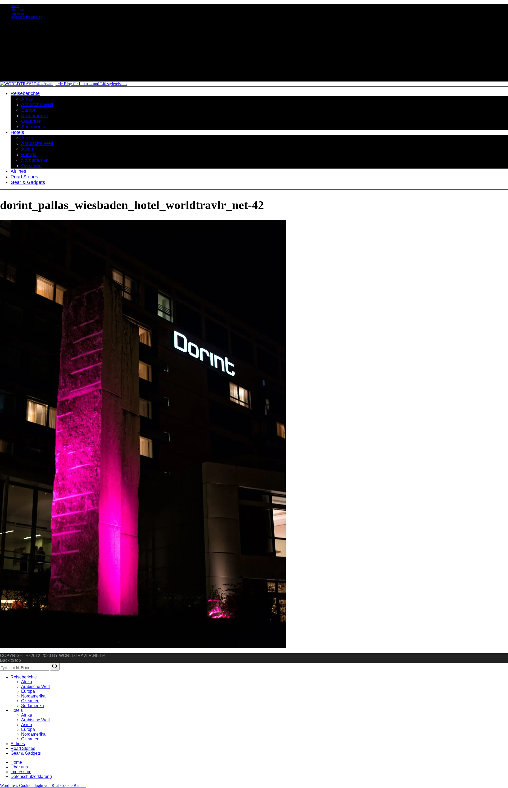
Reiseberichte (24, 677)
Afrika (26, 682)
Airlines (18, 743)
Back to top (10, 660)
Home (15, 6)
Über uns (17, 10)
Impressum (18, 13)
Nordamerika (33, 696)
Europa (28, 691)
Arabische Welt (35, 686)
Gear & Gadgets (26, 753)
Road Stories (23, 748)
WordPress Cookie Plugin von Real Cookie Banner (43, 785)
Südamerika (32, 705)
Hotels (17, 710)
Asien (26, 724)
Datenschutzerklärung (26, 17)
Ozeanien (30, 701)
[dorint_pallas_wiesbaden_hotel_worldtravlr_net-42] (143, 646)
